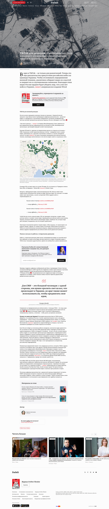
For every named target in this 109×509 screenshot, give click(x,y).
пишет (38, 87)
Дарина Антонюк (27, 62)
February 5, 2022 (42, 204)
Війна (28, 428)
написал (42, 188)
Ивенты (23, 494)
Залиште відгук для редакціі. (27, 422)
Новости (25, 5)
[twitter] (85, 472)
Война (56, 5)
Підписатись (61, 260)
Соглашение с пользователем (26, 491)
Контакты (14, 491)
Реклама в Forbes (16, 498)
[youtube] (96, 472)
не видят (54, 321)
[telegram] (93, 472)
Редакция (36, 496)
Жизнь (65, 5)
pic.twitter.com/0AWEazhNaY (46, 200)
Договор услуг (15, 494)
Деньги (37, 5)
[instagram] (90, 472)
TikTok (21, 428)
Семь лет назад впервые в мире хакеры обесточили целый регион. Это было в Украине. (39, 397)
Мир (60, 5)
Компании (31, 5)
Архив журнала (46, 496)
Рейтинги (77, 5)
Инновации (43, 5)
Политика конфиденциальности (20, 496)
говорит (35, 123)
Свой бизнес (50, 5)
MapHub (32, 135)
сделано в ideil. (93, 506)
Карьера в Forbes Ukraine (40, 491)
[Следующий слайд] (95, 434)
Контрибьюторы (92, 5)
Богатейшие (84, 5)
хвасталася (37, 355)
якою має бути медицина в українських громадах (26, 459)
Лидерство (70, 5)
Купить (25, 485)
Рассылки (41, 494)
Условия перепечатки (32, 494)
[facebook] (87, 472)
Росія (25, 428)
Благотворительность (27, 498)
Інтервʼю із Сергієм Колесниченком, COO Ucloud (66, 460)
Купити (38, 104)
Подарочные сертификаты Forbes (42, 498)
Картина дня (22, 50)
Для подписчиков (17, 5)
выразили (30, 322)
